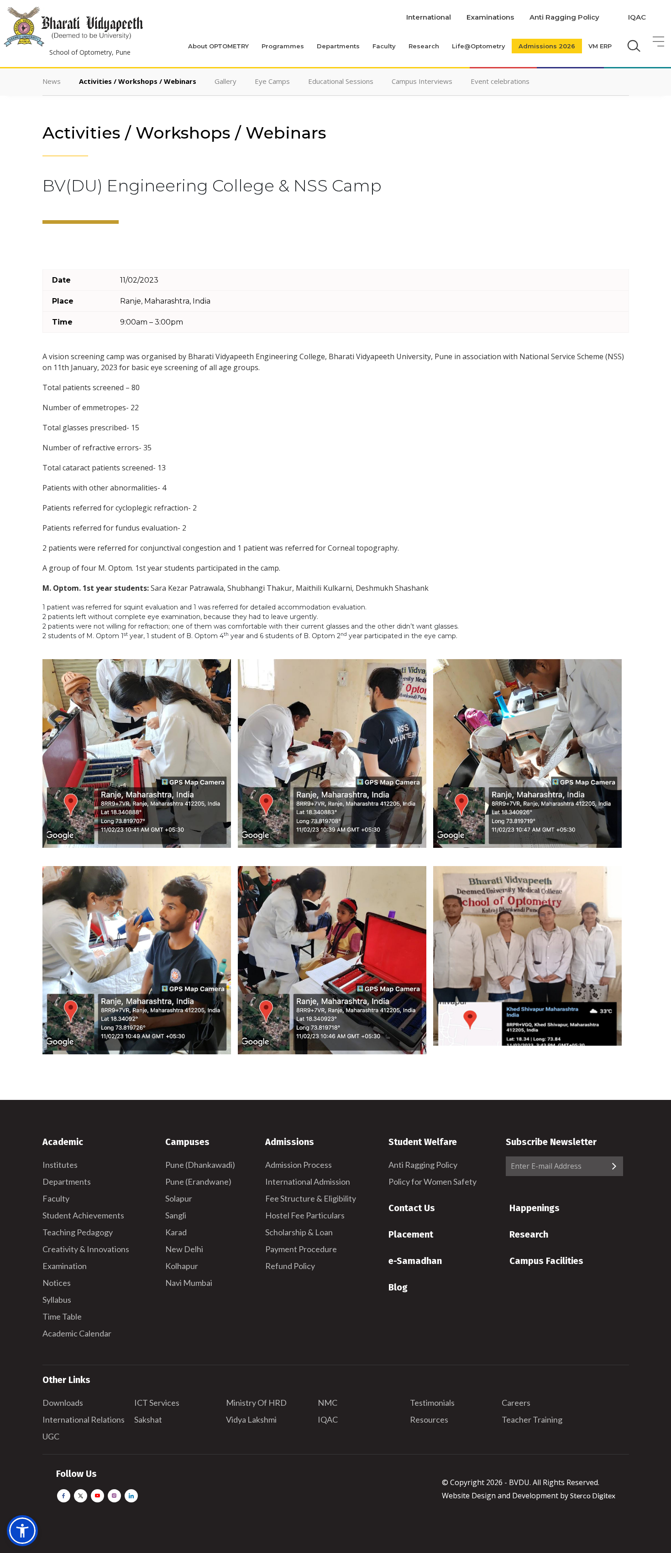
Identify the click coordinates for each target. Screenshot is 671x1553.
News (51, 81)
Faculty (384, 46)
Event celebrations (500, 81)
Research (424, 46)
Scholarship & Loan (299, 1232)
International (428, 17)
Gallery (225, 81)
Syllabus (56, 1300)
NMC (327, 1403)
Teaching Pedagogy (77, 1232)
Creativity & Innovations (85, 1249)
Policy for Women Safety (432, 1181)
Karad (176, 1232)
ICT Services (156, 1403)
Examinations (490, 17)
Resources (429, 1419)
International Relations (83, 1419)
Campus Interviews (422, 81)
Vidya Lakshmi (251, 1419)
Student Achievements (83, 1215)
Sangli (175, 1215)
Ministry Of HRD (256, 1403)
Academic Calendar (76, 1333)
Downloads (62, 1403)
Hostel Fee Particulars (305, 1215)
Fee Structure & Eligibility (310, 1198)
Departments (338, 46)
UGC (50, 1436)
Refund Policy (290, 1266)
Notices (56, 1283)
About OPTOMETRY (218, 46)
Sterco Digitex (592, 1495)
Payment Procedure (301, 1249)
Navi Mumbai (188, 1283)
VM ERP (600, 46)
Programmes (283, 46)
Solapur (178, 1198)
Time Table (62, 1316)
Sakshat (148, 1419)
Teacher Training (532, 1419)
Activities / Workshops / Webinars (137, 81)
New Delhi (184, 1249)
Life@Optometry (478, 46)
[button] (22, 1530)
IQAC (637, 17)
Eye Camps (272, 81)
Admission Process (298, 1165)
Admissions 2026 (547, 46)
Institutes (60, 1165)
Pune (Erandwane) (198, 1181)
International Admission (307, 1181)
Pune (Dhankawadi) (200, 1165)
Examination (64, 1266)
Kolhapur (181, 1266)
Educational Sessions (340, 81)
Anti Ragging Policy (564, 17)
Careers (516, 1403)
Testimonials (432, 1403)
